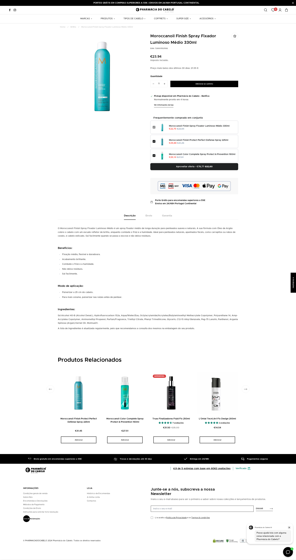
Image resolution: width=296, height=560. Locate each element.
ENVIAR (259, 508)
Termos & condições (200, 518)
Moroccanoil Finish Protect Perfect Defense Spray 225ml (198, 140)
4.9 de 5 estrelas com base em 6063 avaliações (201, 468)
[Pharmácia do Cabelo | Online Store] (155, 10)
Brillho (73, 27)
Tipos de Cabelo (133, 19)
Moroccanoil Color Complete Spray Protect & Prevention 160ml (202, 154)
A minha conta (93, 497)
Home (62, 27)
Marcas (85, 19)
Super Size (182, 19)
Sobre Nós (28, 497)
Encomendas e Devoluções (35, 501)
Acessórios (206, 19)
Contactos (91, 501)
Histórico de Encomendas (98, 493)
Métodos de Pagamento (34, 504)
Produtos (107, 19)
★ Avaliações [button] (293, 282)
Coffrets (160, 19)
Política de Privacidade (176, 518)
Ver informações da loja (163, 105)
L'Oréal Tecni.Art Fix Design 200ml (217, 419)
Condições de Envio (32, 508)
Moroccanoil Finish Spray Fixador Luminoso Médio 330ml (199, 126)
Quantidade (156, 76)
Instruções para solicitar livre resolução (40, 512)
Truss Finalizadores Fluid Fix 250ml (171, 419)
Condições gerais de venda (35, 493)
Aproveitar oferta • (194, 167)
